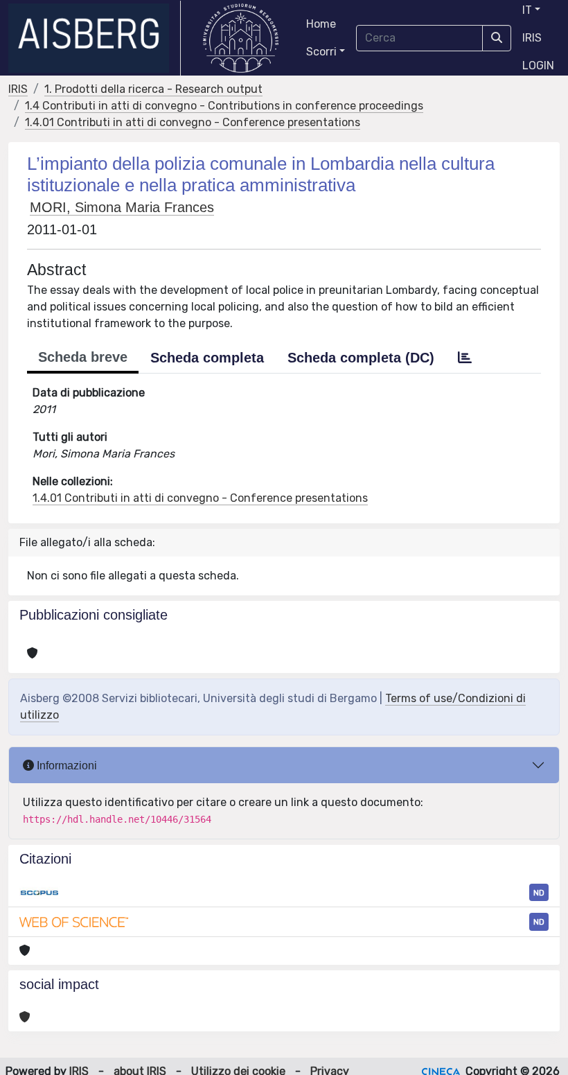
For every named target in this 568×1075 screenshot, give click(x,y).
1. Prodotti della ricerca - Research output (153, 89)
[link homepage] (94, 38)
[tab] (464, 357)
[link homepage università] (241, 38)
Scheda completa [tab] (207, 357)
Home (321, 23)
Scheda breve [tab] (82, 357)
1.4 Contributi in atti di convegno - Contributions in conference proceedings (224, 105)
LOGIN (538, 65)
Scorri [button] (321, 51)
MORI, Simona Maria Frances (122, 207)
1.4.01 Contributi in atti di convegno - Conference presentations (192, 122)
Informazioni (65, 765)
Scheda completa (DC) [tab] (360, 357)
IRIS (532, 37)
